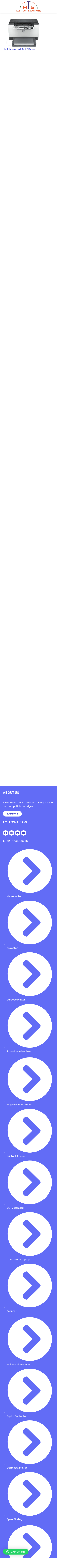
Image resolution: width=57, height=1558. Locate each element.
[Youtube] (23, 833)
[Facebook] (5, 833)
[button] (15, 1552)
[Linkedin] (17, 833)
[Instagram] (11, 833)
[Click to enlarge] (9, 42)
